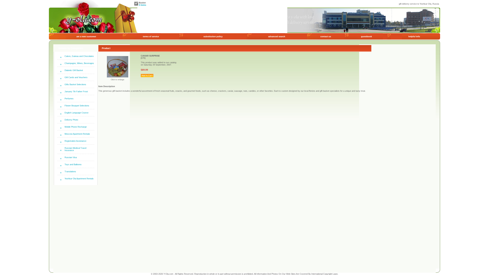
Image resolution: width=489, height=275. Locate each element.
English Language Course (76, 113)
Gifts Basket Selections (75, 84)
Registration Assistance (75, 141)
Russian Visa (71, 157)
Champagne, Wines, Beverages (79, 63)
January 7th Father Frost (76, 91)
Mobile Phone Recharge (76, 127)
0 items (142, 5)
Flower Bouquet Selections (77, 105)
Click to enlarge (117, 79)
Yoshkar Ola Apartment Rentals (79, 178)
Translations (70, 171)
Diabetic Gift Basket (74, 70)
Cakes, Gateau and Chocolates (79, 56)
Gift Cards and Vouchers (76, 77)
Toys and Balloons (73, 164)
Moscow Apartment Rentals (77, 134)
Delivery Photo (71, 120)
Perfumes (69, 98)
